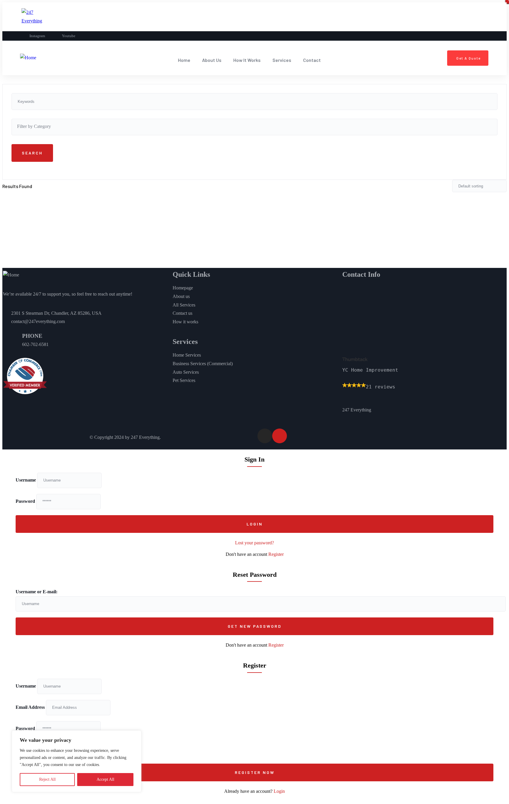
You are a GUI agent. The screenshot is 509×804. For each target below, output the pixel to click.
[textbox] (254, 126)
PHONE (32, 336)
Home (184, 60)
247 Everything (356, 409)
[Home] (28, 58)
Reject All (47, 779)
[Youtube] (279, 436)
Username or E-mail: (36, 591)
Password (25, 501)
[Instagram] (264, 436)
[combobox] (254, 127)
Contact (312, 60)
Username (26, 479)
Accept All (105, 779)
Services (281, 60)
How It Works (247, 60)
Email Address (30, 707)
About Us (212, 60)
